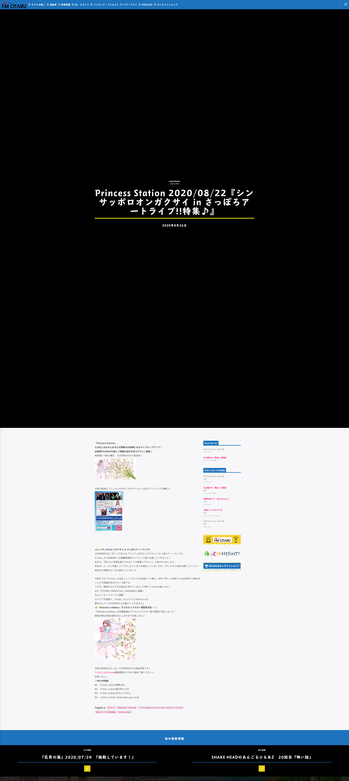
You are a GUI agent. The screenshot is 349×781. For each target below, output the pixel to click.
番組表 (53, 4)
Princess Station (126, 742)
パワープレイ (130, 4)
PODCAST (147, 4)
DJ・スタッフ (82, 4)
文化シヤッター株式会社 (106, 746)
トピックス (174, 199)
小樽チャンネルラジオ (212, 544)
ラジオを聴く (38, 4)
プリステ (111, 742)
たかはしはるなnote (105, 706)
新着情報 (65, 4)
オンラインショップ (167, 4)
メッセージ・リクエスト (106, 4)
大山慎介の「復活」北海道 (214, 491)
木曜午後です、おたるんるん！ (216, 532)
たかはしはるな (124, 746)
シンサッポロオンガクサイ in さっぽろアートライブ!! (161, 742)
